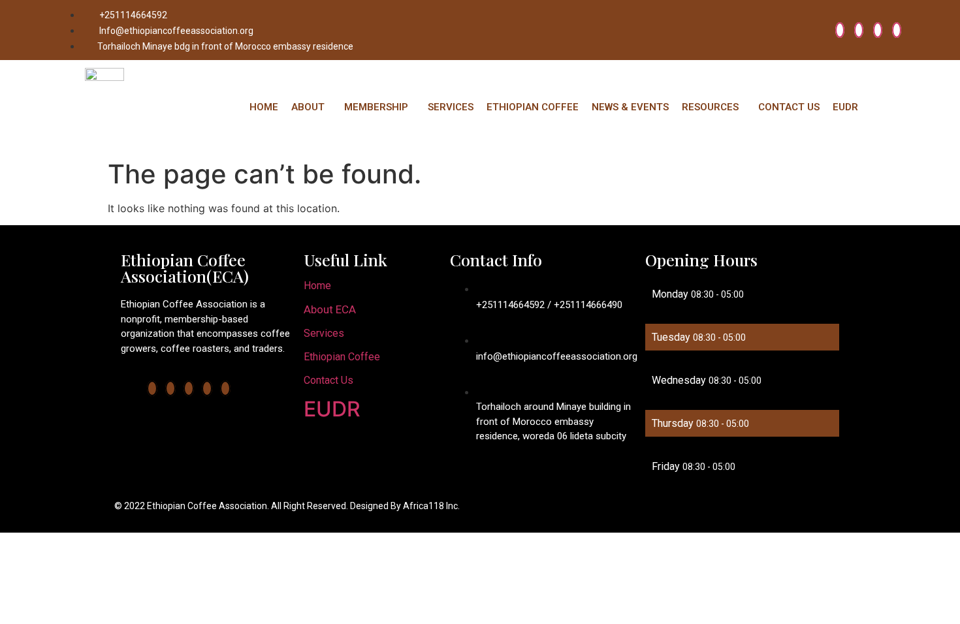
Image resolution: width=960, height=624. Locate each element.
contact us (328, 380)
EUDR (845, 107)
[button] (311, 107)
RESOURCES (710, 107)
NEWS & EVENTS (630, 107)
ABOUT (308, 107)
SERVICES (450, 107)
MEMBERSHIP (376, 107)
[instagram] (896, 30)
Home (317, 285)
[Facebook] (839, 30)
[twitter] (858, 30)
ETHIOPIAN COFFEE (533, 107)
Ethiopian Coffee (342, 357)
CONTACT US (789, 107)
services (324, 333)
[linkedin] (877, 30)
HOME (263, 107)
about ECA (330, 309)
